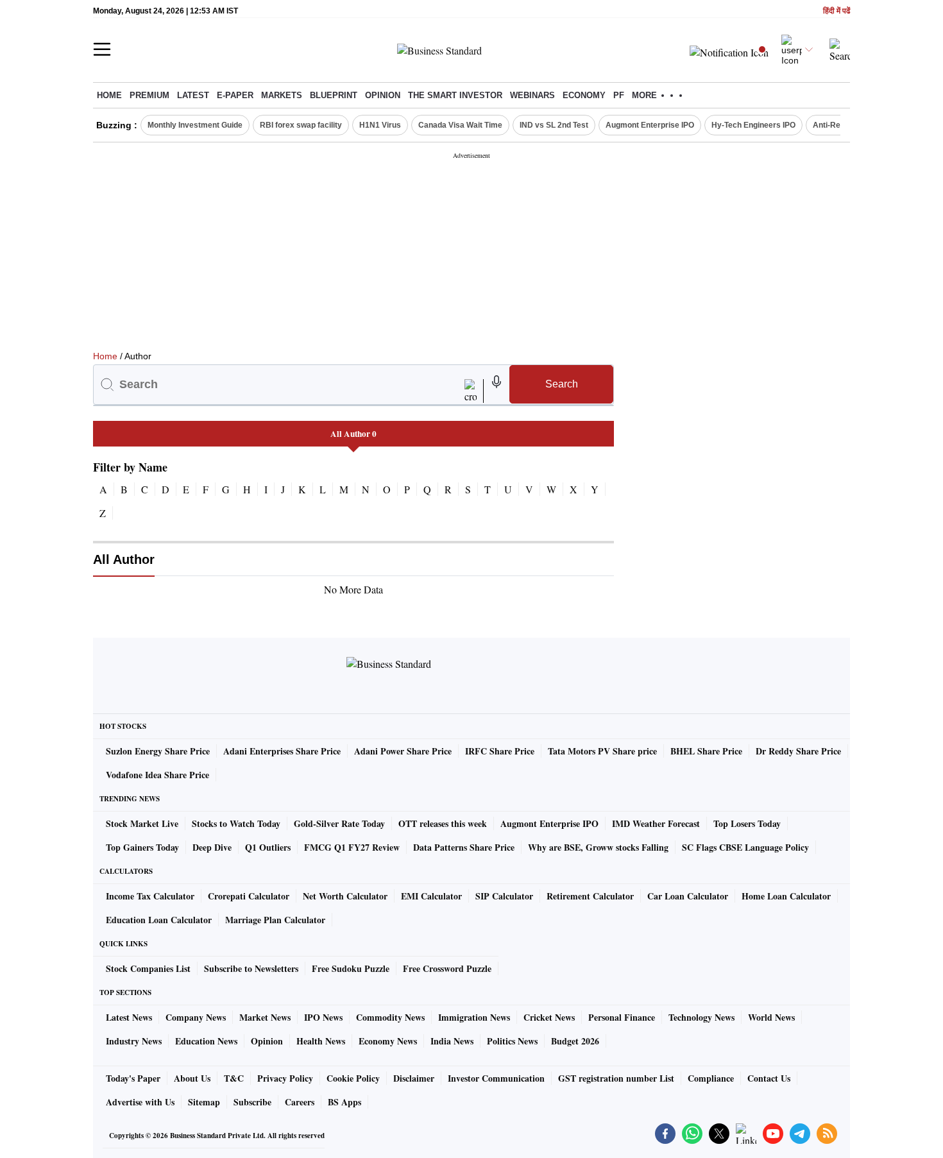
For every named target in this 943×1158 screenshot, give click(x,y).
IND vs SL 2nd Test (554, 125)
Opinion (382, 95)
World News (771, 1017)
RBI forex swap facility (301, 125)
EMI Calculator (431, 896)
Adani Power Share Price (403, 751)
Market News (265, 1017)
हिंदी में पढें (836, 11)
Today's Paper (133, 1078)
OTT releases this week (442, 823)
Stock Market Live (142, 823)
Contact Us (768, 1078)
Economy (584, 95)
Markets (281, 95)
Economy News (388, 1041)
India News (451, 1041)
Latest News (129, 1017)
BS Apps (344, 1102)
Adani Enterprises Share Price (282, 751)
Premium (149, 95)
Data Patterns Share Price (463, 847)
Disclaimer (413, 1078)
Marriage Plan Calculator (275, 919)
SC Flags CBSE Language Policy (745, 847)
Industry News (134, 1041)
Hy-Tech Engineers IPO (753, 125)
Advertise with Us (140, 1102)
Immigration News (474, 1017)
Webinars (532, 95)
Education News (206, 1041)
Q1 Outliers (268, 847)
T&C (234, 1078)
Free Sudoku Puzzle (350, 968)
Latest (193, 95)
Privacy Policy (285, 1078)
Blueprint (333, 95)
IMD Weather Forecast (656, 823)
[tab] (353, 434)
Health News (320, 1041)
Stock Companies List (148, 968)
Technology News (701, 1017)
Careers (299, 1102)
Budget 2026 (575, 1041)
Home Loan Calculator (786, 896)
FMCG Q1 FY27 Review (352, 847)
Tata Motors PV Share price (602, 751)
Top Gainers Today (142, 847)
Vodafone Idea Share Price (157, 774)
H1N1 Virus (380, 125)
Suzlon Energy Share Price (158, 751)
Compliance (711, 1078)
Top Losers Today (747, 823)
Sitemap (204, 1102)
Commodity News (390, 1017)
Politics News (512, 1041)
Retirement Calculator (590, 896)
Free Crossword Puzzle (447, 968)
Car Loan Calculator (687, 896)
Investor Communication (496, 1078)
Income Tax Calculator (150, 896)
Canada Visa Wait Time (460, 125)
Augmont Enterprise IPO (650, 125)
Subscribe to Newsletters (251, 968)
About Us (192, 1078)
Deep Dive (212, 847)
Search (561, 384)
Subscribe (252, 1102)
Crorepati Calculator (248, 896)
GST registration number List (616, 1078)
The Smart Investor (455, 95)
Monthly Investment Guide (195, 125)
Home (109, 95)
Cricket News (549, 1017)
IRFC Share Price (499, 751)
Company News (196, 1017)
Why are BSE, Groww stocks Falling (598, 847)
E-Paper (235, 95)
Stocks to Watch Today (236, 823)
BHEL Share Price (706, 751)
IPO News (323, 1017)
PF (618, 95)
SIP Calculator (504, 896)
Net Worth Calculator (345, 896)
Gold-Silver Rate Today (339, 823)
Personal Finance (621, 1017)
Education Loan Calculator (159, 919)
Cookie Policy (353, 1078)
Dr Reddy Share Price (798, 751)
